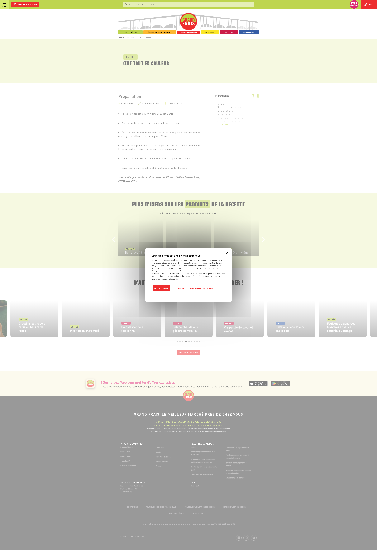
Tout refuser (179, 288)
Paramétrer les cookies (201, 288)
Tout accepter (161, 288)
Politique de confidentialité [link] (171, 294)
